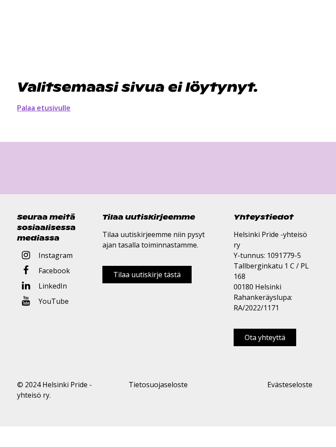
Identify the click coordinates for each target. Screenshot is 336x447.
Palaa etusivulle (43, 108)
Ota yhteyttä (265, 337)
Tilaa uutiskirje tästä (147, 274)
